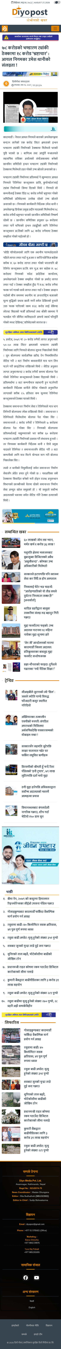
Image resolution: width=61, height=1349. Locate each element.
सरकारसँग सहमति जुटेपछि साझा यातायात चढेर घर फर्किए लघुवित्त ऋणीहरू (36, 751)
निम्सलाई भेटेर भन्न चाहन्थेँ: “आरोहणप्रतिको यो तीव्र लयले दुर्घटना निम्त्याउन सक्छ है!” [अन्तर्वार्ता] (40, 593)
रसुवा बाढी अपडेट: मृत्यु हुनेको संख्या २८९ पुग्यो (33, 993)
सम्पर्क (24, 1334)
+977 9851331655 (32, 1252)
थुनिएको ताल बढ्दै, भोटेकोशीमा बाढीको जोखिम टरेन (30, 956)
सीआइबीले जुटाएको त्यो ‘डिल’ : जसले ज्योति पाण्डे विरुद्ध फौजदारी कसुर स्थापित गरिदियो (38, 699)
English (32, 1307)
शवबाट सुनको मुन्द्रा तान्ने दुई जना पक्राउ (29, 946)
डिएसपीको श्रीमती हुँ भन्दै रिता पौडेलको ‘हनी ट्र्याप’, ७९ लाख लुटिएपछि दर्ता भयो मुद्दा (38, 771)
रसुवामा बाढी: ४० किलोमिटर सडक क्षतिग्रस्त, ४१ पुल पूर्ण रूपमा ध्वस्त (32, 927)
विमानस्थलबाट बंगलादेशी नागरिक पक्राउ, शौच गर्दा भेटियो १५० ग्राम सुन (35, 812)
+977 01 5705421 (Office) (35, 1230)
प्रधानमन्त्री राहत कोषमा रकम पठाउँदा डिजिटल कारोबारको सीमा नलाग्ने (33, 969)
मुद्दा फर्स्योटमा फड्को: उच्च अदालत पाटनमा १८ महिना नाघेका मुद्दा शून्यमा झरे (38, 630)
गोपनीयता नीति (32, 1325)
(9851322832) (42, 1196)
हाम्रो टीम (38, 1334)
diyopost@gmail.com (35, 1224)
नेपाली (32, 1301)
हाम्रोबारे (15, 1325)
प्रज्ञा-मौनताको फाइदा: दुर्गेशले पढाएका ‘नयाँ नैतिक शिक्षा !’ (40, 667)
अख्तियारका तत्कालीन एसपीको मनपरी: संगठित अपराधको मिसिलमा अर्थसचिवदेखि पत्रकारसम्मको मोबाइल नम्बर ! (37, 725)
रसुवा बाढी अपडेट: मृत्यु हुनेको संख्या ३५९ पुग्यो (33, 937)
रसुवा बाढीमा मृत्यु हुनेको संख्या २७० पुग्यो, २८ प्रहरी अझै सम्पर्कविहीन (32, 1004)
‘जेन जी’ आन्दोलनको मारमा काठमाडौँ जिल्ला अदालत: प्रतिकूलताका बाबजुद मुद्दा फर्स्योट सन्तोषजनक (39, 649)
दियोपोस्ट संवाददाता (20, 82)
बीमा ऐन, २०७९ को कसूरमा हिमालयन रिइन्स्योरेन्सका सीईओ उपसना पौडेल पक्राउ (31, 901)
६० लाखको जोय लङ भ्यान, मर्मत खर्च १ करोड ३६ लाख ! (39, 542)
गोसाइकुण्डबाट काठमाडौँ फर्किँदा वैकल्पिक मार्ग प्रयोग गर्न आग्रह (31, 914)
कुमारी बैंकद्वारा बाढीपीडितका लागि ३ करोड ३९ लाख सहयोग (33, 982)
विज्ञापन (49, 1325)
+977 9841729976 (32, 1243)
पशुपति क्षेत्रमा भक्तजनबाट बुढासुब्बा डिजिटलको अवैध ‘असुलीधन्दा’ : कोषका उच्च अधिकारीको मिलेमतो (38, 559)
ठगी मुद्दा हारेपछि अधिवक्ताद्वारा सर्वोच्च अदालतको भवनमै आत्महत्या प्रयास (39, 792)
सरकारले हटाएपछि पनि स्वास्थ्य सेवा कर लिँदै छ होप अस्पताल (41, 576)
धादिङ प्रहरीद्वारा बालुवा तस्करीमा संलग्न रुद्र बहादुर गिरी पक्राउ (41, 613)
